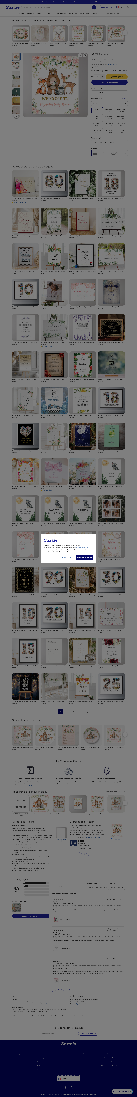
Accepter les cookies (84, 558)
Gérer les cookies (67, 558)
